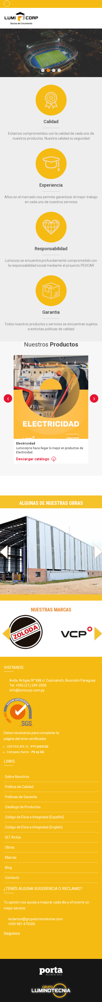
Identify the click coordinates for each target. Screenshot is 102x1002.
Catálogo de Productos (23, 807)
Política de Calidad (19, 787)
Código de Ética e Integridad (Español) (34, 817)
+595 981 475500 (21, 924)
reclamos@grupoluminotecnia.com (35, 919)
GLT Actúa (13, 837)
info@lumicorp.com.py (27, 690)
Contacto (12, 878)
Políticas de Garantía (21, 797)
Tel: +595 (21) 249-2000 (28, 685)
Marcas (11, 857)
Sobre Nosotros (17, 777)
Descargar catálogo (32, 459)
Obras (9, 847)
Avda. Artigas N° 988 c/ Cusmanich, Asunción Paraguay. (52, 680)
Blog (8, 868)
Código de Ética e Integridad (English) (34, 827)
